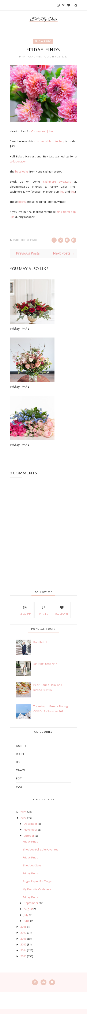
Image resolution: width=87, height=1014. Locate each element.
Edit (19, 778)
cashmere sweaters (57, 181)
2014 (23, 950)
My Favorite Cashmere (37, 889)
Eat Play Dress (32, 56)
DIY (18, 762)
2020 (23, 818)
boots (22, 202)
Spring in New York (45, 663)
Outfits (21, 746)
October (29, 835)
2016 (23, 938)
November (30, 829)
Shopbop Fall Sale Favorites (40, 849)
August (28, 909)
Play (19, 786)
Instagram (25, 613)
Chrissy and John (42, 131)
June (27, 921)
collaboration (18, 161)
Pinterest (43, 613)
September (31, 903)
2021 (23, 812)
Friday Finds (43, 41)
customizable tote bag (49, 141)
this (62, 191)
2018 (23, 926)
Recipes (21, 754)
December (30, 824)
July (26, 915)
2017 (23, 932)
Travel (20, 770)
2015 (23, 944)
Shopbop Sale (32, 865)
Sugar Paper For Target (37, 881)
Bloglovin (61, 613)
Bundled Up (40, 642)
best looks (22, 171)
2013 (23, 956)
